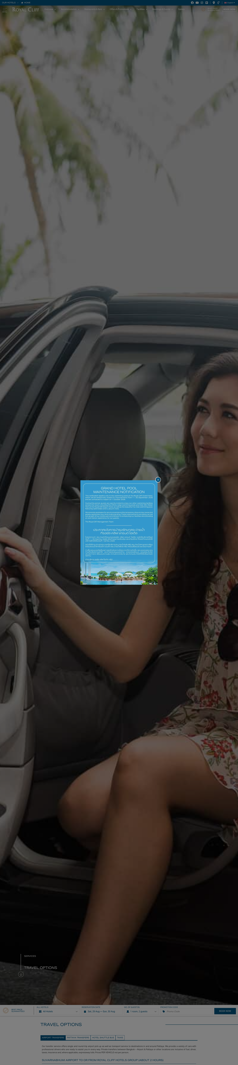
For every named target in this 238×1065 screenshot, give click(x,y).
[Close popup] (158, 480)
